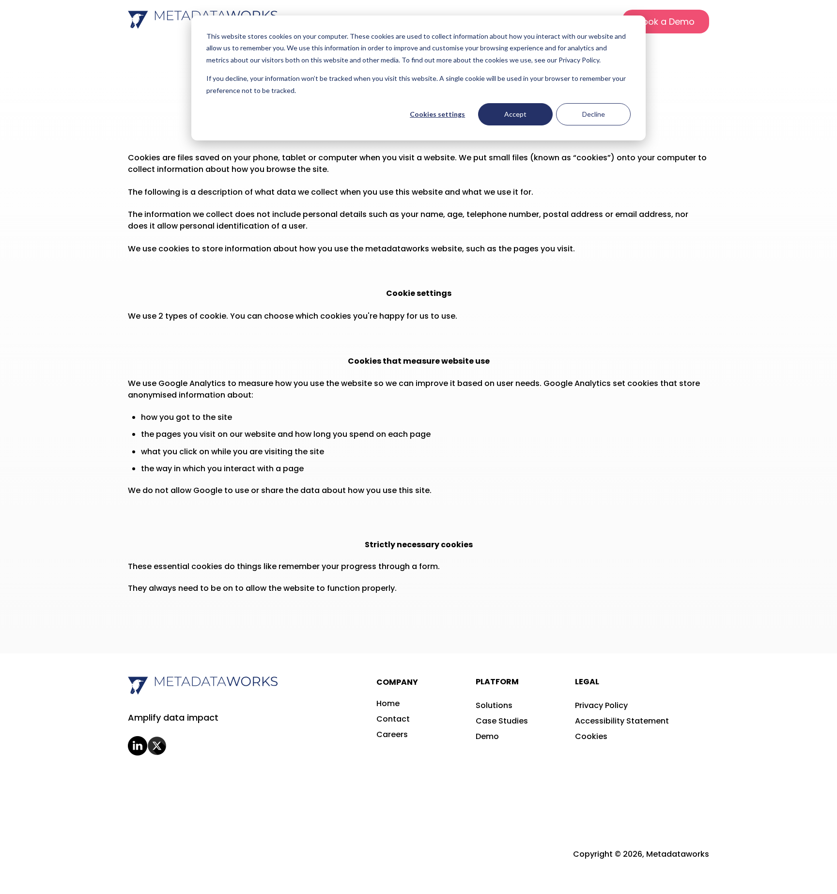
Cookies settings (437, 114)
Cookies (591, 736)
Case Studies (502, 720)
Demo (487, 736)
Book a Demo (666, 21)
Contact (393, 718)
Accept (515, 114)
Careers (392, 734)
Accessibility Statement (622, 720)
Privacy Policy (601, 705)
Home (388, 703)
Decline (593, 114)
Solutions (494, 705)
